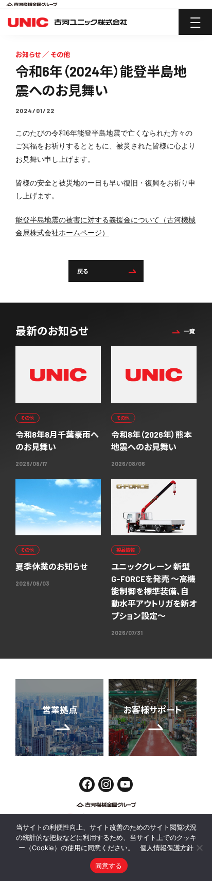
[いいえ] (199, 847)
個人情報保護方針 (166, 847)
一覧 (189, 331)
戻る (82, 271)
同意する (108, 865)
